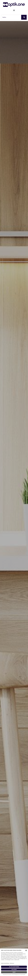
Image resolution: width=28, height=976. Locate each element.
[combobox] (11, 17)
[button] (14, 10)
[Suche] (24, 17)
